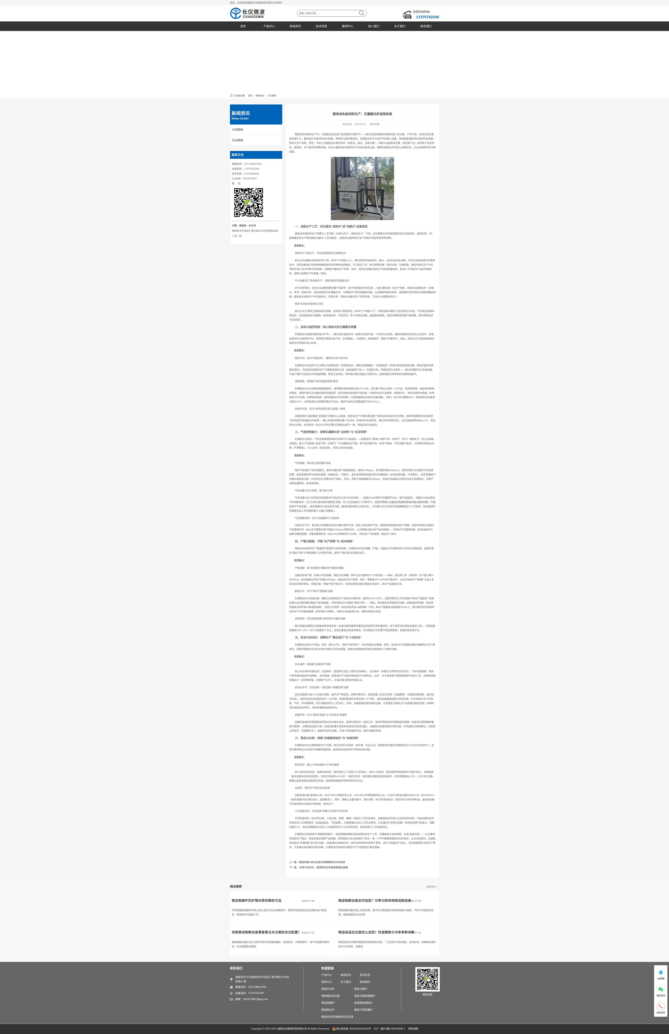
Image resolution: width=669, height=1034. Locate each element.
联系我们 (426, 26)
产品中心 (269, 26)
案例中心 (347, 26)
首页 (243, 26)
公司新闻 (237, 129)
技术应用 (321, 26)
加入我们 (373, 26)
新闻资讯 (295, 26)
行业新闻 (272, 96)
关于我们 (399, 26)
